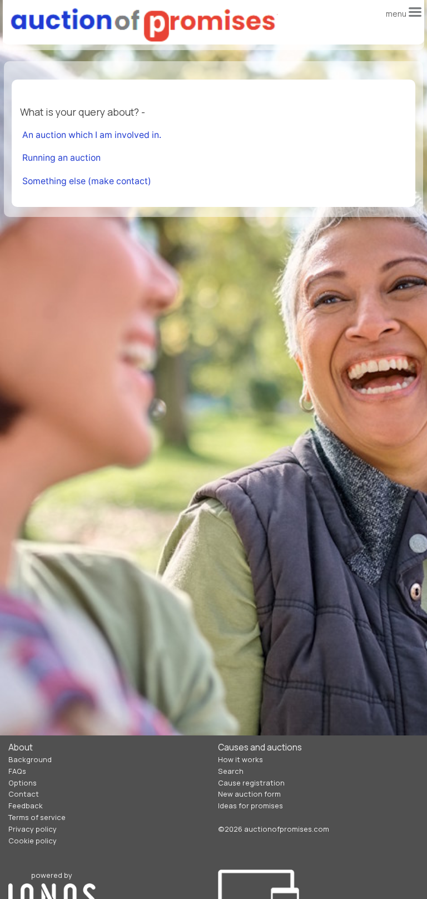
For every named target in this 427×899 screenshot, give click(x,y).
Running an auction (61, 157)
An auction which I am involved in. (91, 135)
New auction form (249, 794)
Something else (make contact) (86, 181)
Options (22, 783)
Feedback (25, 806)
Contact (23, 794)
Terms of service (37, 817)
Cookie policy (32, 841)
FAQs (17, 771)
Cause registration (251, 783)
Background (30, 759)
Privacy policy (32, 829)
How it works (240, 759)
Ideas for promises (250, 806)
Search (231, 771)
